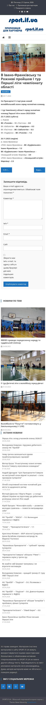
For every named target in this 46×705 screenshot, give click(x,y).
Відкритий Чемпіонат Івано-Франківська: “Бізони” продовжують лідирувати (40, 170)
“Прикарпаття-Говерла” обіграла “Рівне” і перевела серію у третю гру (21, 555)
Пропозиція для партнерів (28, 5)
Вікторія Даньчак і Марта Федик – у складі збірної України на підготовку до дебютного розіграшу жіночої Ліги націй (22, 496)
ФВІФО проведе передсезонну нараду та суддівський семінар (20, 341)
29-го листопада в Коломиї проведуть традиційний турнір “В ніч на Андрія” (8, 170)
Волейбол (5, 92)
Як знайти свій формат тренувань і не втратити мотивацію (19, 565)
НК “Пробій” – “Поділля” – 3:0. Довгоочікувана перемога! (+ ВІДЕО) (23, 592)
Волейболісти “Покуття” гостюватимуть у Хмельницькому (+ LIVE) (21, 425)
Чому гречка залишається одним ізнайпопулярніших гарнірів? (17, 455)
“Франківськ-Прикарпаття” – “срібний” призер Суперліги (23, 546)
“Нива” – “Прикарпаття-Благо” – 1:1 (18, 527)
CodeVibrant (31, 702)
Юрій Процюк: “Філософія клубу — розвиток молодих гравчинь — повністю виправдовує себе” (22, 508)
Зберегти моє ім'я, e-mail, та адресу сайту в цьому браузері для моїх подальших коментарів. (10, 268)
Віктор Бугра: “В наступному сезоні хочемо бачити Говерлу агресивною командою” (22, 464)
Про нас (12, 5)
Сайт (5, 244)
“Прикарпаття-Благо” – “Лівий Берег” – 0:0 (21, 610)
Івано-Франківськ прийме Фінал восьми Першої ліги (20, 618)
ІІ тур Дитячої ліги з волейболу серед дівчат (22, 383)
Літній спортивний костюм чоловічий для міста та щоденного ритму (21, 485)
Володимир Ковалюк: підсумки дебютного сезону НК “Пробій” (22, 446)
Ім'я (5, 223)
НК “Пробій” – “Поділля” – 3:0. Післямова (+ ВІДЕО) (21, 583)
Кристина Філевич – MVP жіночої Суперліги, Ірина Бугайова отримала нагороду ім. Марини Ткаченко (22, 536)
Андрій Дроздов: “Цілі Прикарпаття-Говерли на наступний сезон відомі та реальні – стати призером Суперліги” (22, 475)
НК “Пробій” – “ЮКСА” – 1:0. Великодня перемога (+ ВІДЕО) (20, 518)
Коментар (8, 198)
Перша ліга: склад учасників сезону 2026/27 (22, 438)
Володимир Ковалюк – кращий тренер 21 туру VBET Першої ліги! (23, 574)
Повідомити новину (23, 8)
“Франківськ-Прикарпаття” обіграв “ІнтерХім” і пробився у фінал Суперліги (23, 601)
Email (6, 234)
